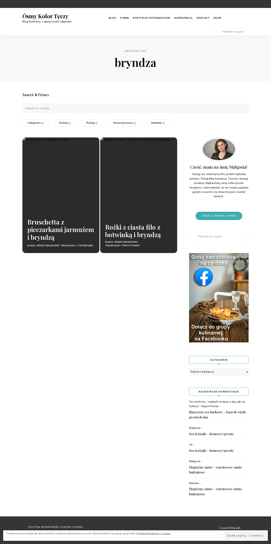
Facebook (239, 4)
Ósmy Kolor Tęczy (45, 16)
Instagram (231, 4)
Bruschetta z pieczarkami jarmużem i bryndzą (60, 229)
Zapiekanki (85, 245)
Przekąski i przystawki (123, 245)
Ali (190, 444)
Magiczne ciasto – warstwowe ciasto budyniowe (215, 469)
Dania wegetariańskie (43, 245)
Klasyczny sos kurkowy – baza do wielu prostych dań (217, 414)
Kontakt (203, 17)
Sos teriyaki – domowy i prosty (211, 434)
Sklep (217, 17)
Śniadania (68, 245)
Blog (112, 17)
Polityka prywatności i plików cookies (55, 527)
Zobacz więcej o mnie (219, 215)
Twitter (247, 4)
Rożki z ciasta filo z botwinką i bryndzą (133, 231)
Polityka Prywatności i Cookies (153, 533)
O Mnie (124, 17)
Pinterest (223, 4)
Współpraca (183, 17)
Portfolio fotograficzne (151, 17)
